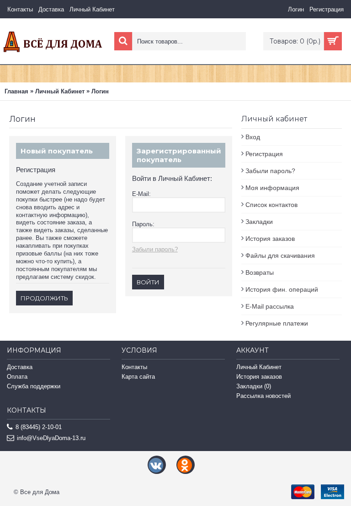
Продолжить (44, 298)
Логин (100, 91)
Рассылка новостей (263, 395)
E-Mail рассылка (269, 306)
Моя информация (272, 187)
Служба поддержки (33, 386)
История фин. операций (281, 289)
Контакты (134, 367)
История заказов (270, 238)
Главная (16, 91)
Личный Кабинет (60, 91)
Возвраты (259, 272)
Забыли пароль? (270, 170)
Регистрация (264, 154)
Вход (252, 137)
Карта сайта (138, 376)
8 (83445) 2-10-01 (39, 427)
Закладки (259, 221)
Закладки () (253, 386)
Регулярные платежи (276, 323)
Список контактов (271, 204)
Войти (148, 282)
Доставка (19, 367)
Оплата (17, 376)
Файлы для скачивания (280, 255)
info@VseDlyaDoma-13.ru (51, 438)
